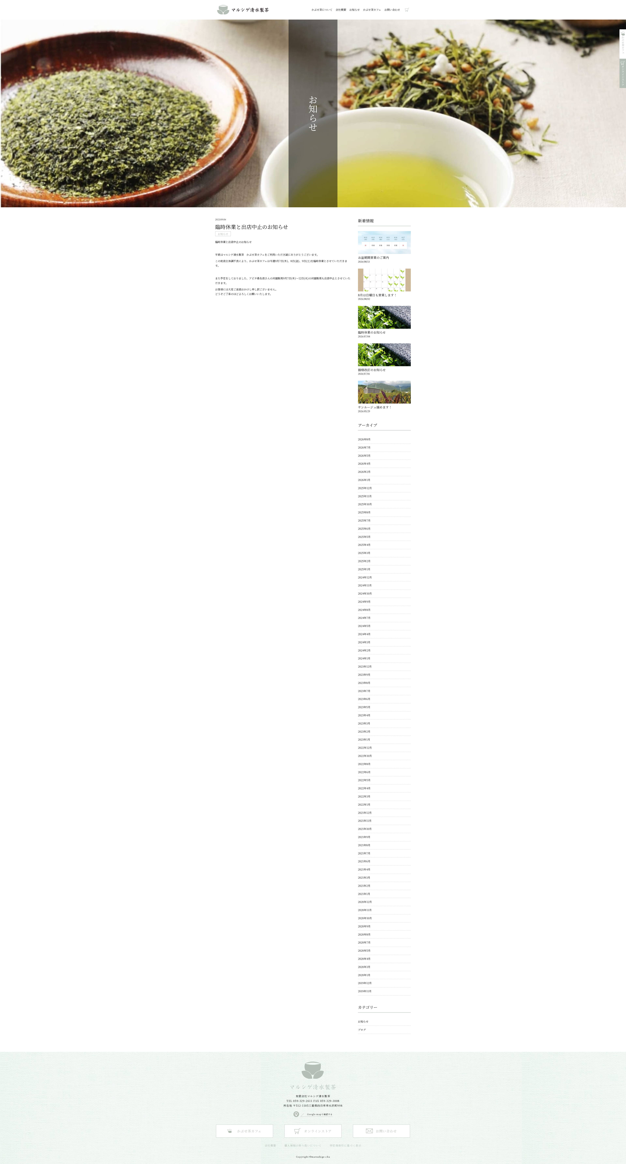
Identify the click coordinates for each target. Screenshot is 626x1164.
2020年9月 (364, 926)
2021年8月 (364, 845)
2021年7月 (364, 853)
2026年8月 (364, 439)
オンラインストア (405, 10)
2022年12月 (365, 748)
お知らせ (354, 10)
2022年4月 (364, 788)
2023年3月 (364, 723)
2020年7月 (364, 942)
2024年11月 (365, 585)
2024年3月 (364, 642)
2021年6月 (364, 861)
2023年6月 (364, 699)
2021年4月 (364, 869)
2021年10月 (365, 829)
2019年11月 (365, 991)
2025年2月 (364, 561)
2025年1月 (364, 569)
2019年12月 (365, 983)
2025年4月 (364, 545)
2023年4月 (364, 715)
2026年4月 (364, 463)
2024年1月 (364, 658)
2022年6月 (364, 772)
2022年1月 (364, 804)
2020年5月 (364, 950)
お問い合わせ (392, 10)
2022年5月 (364, 780)
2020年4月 (364, 959)
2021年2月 (364, 886)
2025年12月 (365, 488)
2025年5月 (364, 537)
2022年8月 (364, 764)
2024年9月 (364, 602)
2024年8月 (364, 610)
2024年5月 (364, 626)
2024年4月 (364, 634)
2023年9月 (364, 675)
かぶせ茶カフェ (372, 10)
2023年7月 (364, 691)
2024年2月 (364, 650)
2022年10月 (365, 756)
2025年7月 (364, 520)
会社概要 (341, 10)
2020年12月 (365, 902)
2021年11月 (365, 821)
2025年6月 (364, 528)
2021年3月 (364, 877)
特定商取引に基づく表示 (345, 1145)
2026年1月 (364, 480)
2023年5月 (364, 707)
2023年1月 (364, 739)
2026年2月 (364, 472)
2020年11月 (365, 910)
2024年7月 (364, 618)
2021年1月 (364, 894)
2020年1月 (364, 975)
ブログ (362, 1029)
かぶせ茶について (322, 10)
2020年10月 (365, 918)
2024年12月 (365, 577)
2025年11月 (365, 496)
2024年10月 (365, 593)
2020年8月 (364, 934)
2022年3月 (364, 796)
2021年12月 (365, 813)
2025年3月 (364, 553)
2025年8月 (364, 512)
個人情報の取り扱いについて (303, 1145)
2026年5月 (364, 455)
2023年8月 (364, 683)
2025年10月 (365, 504)
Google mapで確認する (320, 1114)
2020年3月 (364, 967)
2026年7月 (364, 447)
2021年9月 (364, 837)
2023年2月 (364, 731)
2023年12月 (365, 666)
